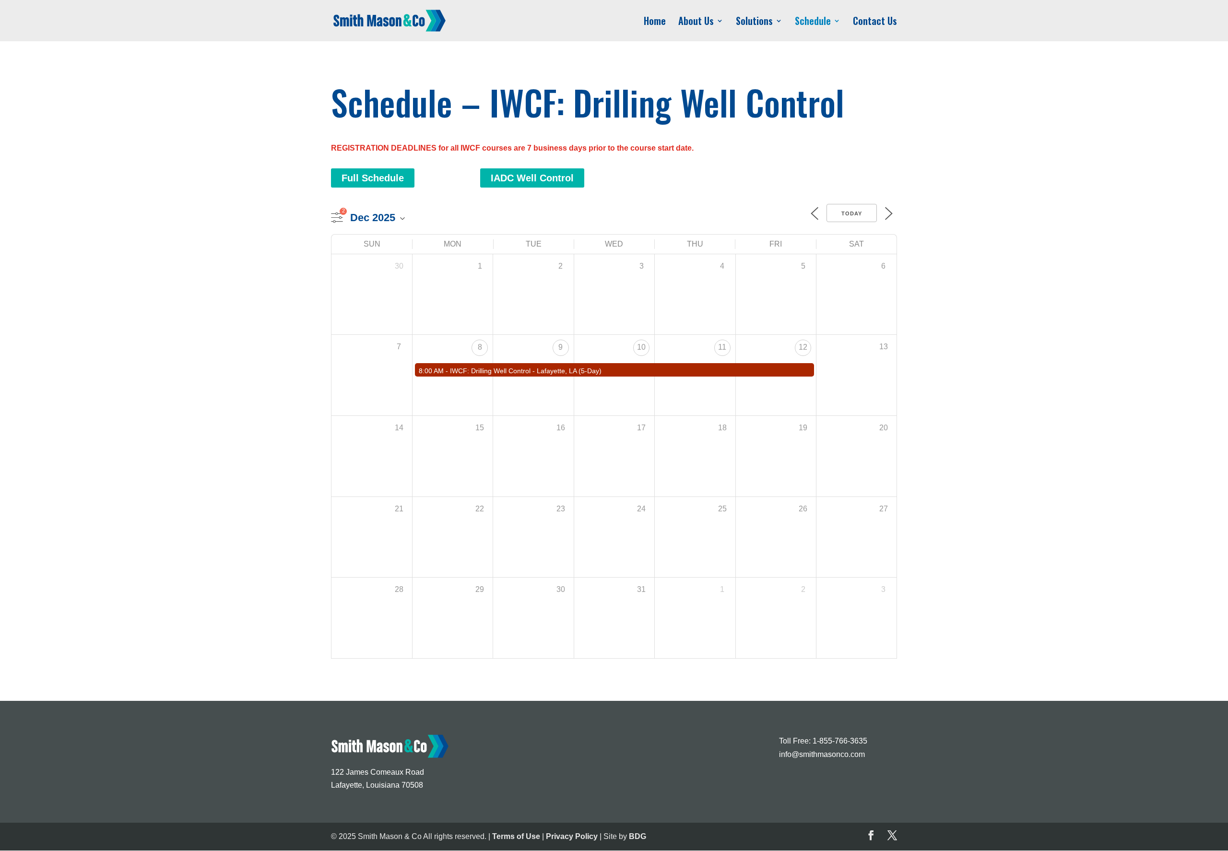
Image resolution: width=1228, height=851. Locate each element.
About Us (696, 22)
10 (641, 347)
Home (655, 22)
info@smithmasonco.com (822, 754)
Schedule (813, 22)
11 (722, 347)
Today (851, 213)
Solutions (754, 22)
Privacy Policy (572, 836)
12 (803, 347)
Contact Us (875, 22)
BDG (637, 836)
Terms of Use (516, 836)
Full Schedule (373, 178)
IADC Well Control (532, 178)
